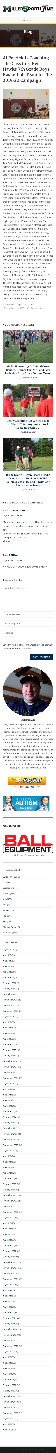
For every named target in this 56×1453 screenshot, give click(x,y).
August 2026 (8, 949)
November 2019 (10, 1401)
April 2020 (7, 1374)
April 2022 (7, 1239)
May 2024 (7, 1100)
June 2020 (7, 1362)
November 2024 (10, 1066)
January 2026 (9, 988)
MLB (5, 899)
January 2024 (9, 1122)
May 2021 (7, 1301)
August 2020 (8, 1351)
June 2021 (7, 1295)
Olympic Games (10, 927)
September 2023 (10, 1145)
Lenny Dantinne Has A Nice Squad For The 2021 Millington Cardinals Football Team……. (28, 424)
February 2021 (9, 1318)
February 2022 (9, 1251)
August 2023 (8, 1150)
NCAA (5, 910)
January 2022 (9, 1256)
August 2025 (8, 1016)
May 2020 (7, 1368)
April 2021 (7, 1307)
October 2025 (9, 1005)
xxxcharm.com (14, 510)
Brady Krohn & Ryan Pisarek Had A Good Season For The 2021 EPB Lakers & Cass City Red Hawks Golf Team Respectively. (28, 480)
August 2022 (8, 1217)
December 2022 (10, 1195)
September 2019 (10, 1413)
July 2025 (7, 1022)
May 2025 (7, 1033)
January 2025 (9, 1055)
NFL (4, 915)
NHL (5, 921)
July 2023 (7, 1156)
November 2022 (10, 1200)
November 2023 (10, 1133)
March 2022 (8, 1245)
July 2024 (7, 1089)
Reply (19, 516)
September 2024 (10, 1078)
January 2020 (9, 1390)
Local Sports (10, 308)
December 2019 (10, 1396)
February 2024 (9, 1117)
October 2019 (9, 1407)
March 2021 (8, 1312)
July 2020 (7, 1357)
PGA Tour (7, 932)
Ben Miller (9, 304)
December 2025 (10, 994)
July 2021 (7, 1290)
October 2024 (9, 1072)
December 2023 (10, 1128)
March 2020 (8, 1379)
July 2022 (7, 1223)
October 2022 (9, 1206)
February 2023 (9, 1184)
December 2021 (10, 1262)
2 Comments (35, 308)
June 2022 (7, 1228)
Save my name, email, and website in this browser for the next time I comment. (28, 646)
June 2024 (7, 1094)
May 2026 (7, 966)
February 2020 (9, 1385)
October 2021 (9, 1273)
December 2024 (10, 1061)
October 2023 (9, 1139)
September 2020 (10, 1346)
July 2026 (7, 955)
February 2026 (9, 983)
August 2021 (8, 1284)
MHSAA (21, 308)
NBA (5, 904)
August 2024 (8, 1083)
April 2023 (7, 1172)
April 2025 (7, 1038)
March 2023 (8, 1178)
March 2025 (8, 1044)
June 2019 (7, 1429)
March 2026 (8, 977)
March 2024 (8, 1111)
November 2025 (10, 999)
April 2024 (7, 1106)
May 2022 (7, 1234)
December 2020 (10, 1329)
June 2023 (7, 1161)
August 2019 (8, 1418)
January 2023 (9, 1189)
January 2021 (9, 1323)
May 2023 (7, 1167)
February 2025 (9, 1050)
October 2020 (9, 1340)
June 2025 (7, 1027)
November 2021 (10, 1267)
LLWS (5, 882)
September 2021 (10, 1279)
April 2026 (7, 971)
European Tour (10, 876)
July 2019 (7, 1424)
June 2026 (7, 960)
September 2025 (10, 1011)
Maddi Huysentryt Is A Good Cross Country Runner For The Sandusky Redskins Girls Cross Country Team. (28, 370)
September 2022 (10, 1212)
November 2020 (10, 1334)
